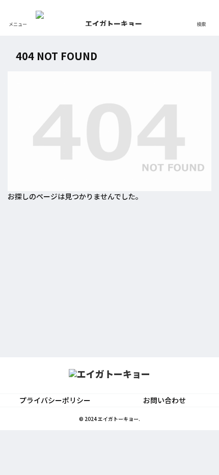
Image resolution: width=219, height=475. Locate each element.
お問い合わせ (164, 400)
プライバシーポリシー (55, 400)
